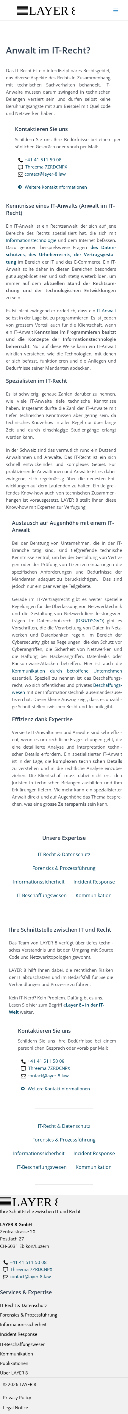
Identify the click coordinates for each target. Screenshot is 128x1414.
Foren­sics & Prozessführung (64, 868)
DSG (81, 620)
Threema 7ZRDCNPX (31, 1269)
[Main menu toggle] (116, 10)
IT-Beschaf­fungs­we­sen (42, 895)
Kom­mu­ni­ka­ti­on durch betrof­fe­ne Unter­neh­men (67, 671)
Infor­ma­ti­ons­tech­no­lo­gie (31, 240)
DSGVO (95, 620)
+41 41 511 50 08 (43, 160)
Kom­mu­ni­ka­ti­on (94, 895)
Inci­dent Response (94, 881)
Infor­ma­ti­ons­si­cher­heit (39, 881)
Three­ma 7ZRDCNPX (46, 167)
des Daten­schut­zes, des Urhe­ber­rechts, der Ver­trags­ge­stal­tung (61, 254)
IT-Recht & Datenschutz (64, 854)
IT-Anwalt (106, 311)
